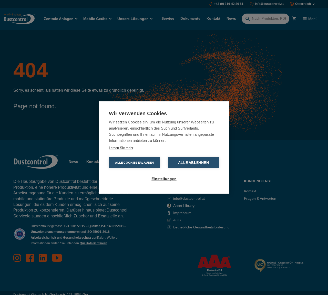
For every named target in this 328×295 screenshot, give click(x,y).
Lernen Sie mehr (121, 148)
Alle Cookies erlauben (134, 162)
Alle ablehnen (193, 163)
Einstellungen (164, 179)
